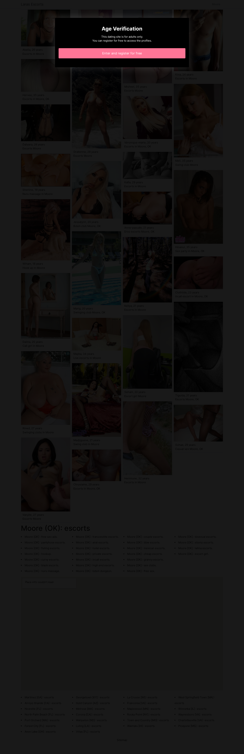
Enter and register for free (122, 53)
